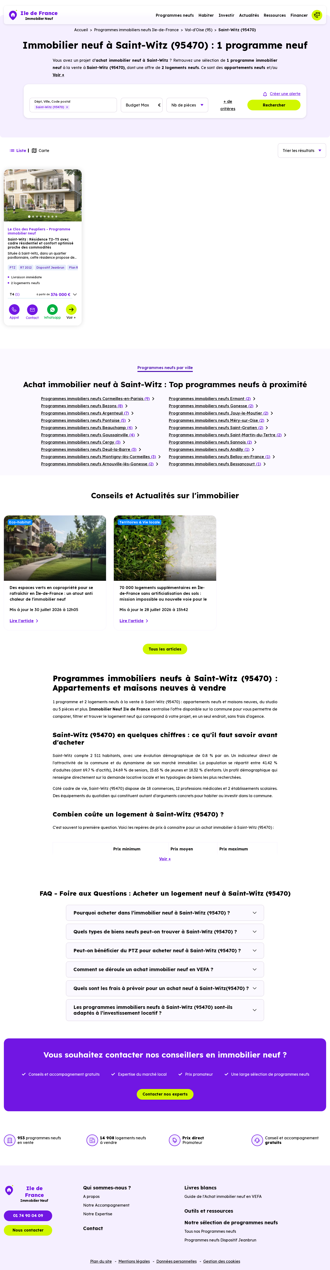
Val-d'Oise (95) (198, 29)
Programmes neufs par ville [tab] (165, 367)
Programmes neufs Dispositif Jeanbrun (220, 1240)
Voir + (71, 317)
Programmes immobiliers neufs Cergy (81, 442)
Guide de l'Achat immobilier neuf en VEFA (223, 1196)
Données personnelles (176, 1261)
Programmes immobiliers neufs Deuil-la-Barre (88, 449)
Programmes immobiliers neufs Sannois (210, 442)
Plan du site (101, 1261)
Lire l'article (22, 620)
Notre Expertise (97, 1213)
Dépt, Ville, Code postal (52, 101)
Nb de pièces (183, 105)
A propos (91, 1196)
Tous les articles (165, 649)
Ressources (275, 15)
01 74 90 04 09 (28, 1215)
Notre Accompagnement (106, 1205)
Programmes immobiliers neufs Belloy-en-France (219, 456)
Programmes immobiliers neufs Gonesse (211, 405)
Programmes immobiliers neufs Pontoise (83, 420)
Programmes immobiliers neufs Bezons (82, 405)
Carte (44, 150)
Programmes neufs (175, 15)
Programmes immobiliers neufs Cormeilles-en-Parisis (95, 398)
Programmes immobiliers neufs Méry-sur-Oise (216, 420)
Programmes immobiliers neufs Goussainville (88, 434)
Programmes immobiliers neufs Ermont (210, 398)
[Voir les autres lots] (75, 294)
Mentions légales (134, 1261)
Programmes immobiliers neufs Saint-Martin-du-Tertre (225, 434)
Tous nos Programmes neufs (210, 1231)
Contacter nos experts (165, 1094)
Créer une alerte (285, 93)
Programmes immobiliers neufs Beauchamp (87, 427)
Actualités (249, 15)
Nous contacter (28, 1230)
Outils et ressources (208, 1211)
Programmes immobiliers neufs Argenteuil (85, 413)
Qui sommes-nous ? (107, 1188)
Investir (226, 15)
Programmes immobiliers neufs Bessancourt (215, 463)
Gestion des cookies (221, 1261)
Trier (298, 150)
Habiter (206, 15)
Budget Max (137, 105)
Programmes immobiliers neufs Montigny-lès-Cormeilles (98, 456)
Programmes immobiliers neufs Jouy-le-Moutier (218, 413)
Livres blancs (200, 1188)
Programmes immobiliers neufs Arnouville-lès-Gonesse (97, 463)
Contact (32, 318)
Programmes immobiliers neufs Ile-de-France (136, 29)
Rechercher (274, 105)
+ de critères (227, 105)
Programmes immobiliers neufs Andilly (209, 449)
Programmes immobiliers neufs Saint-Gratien (216, 427)
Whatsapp (52, 317)
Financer (299, 15)
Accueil (81, 29)
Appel (14, 317)
